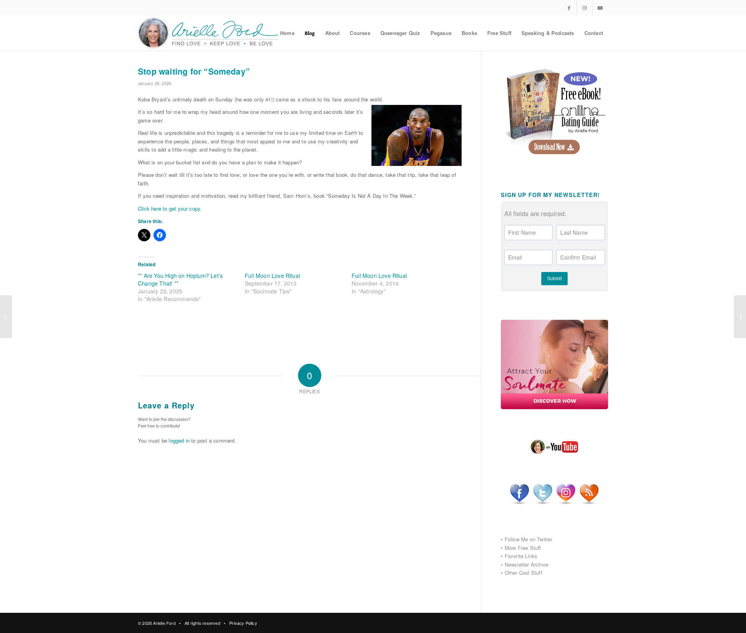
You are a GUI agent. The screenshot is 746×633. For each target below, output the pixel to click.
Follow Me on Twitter (529, 539)
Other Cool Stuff (523, 572)
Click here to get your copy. (170, 208)
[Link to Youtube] (600, 8)
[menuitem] (287, 33)
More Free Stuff (523, 547)
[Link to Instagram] (584, 8)
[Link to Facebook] (569, 8)
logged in (179, 440)
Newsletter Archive (527, 564)
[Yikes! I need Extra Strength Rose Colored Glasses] (6, 316)
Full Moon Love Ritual (272, 275)
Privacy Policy (243, 623)
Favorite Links (521, 556)
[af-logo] (209, 33)
